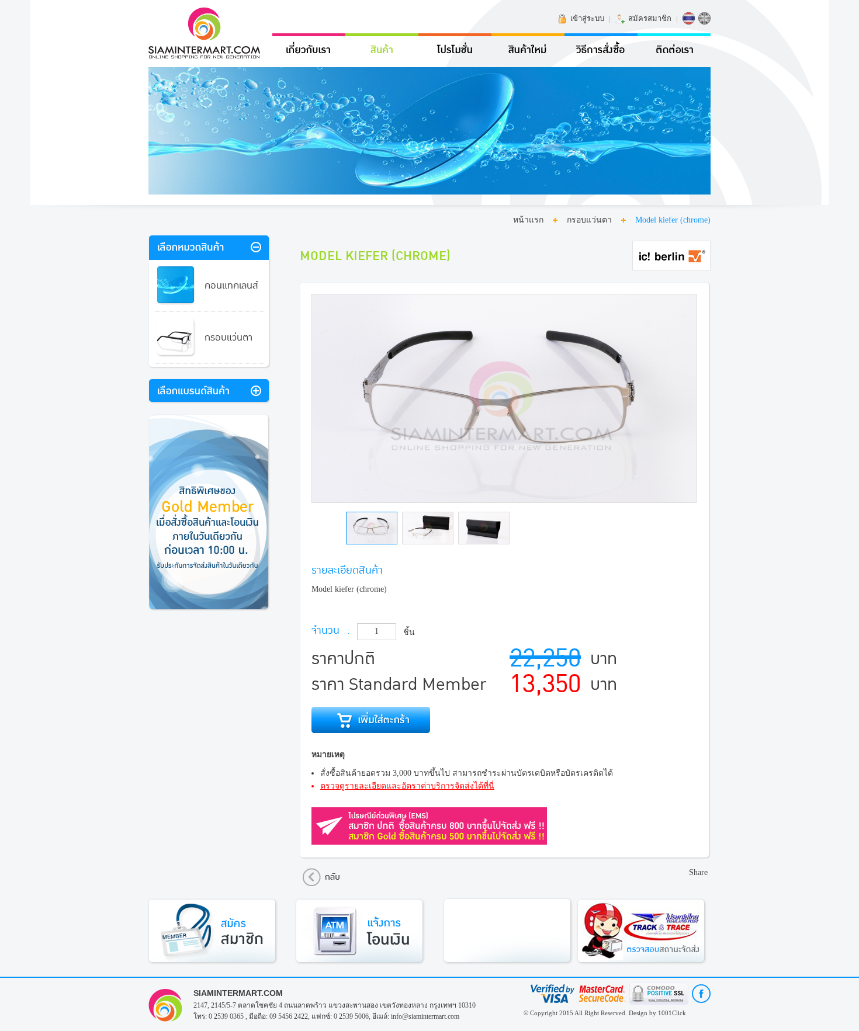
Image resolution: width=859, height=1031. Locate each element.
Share (698, 872)
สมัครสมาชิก (649, 18)
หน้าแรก (528, 220)
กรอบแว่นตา (589, 220)
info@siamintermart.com (425, 1016)
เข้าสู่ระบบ (587, 18)
